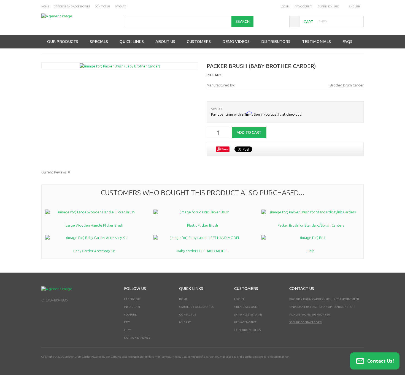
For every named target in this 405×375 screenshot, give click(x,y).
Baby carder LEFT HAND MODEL (202, 251)
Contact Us (187, 314)
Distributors (275, 41)
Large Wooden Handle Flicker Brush (94, 225)
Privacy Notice (245, 322)
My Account (303, 6)
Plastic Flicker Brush (202, 225)
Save (225, 149)
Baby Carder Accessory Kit (94, 251)
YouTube (130, 314)
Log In (284, 6)
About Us (165, 41)
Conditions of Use (248, 329)
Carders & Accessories (196, 306)
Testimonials (316, 41)
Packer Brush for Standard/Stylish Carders (310, 225)
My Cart (185, 322)
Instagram (132, 306)
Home (183, 299)
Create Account (246, 306)
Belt (310, 251)
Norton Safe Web (137, 337)
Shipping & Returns (248, 314)
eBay (127, 329)
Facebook (132, 299)
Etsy (127, 322)
